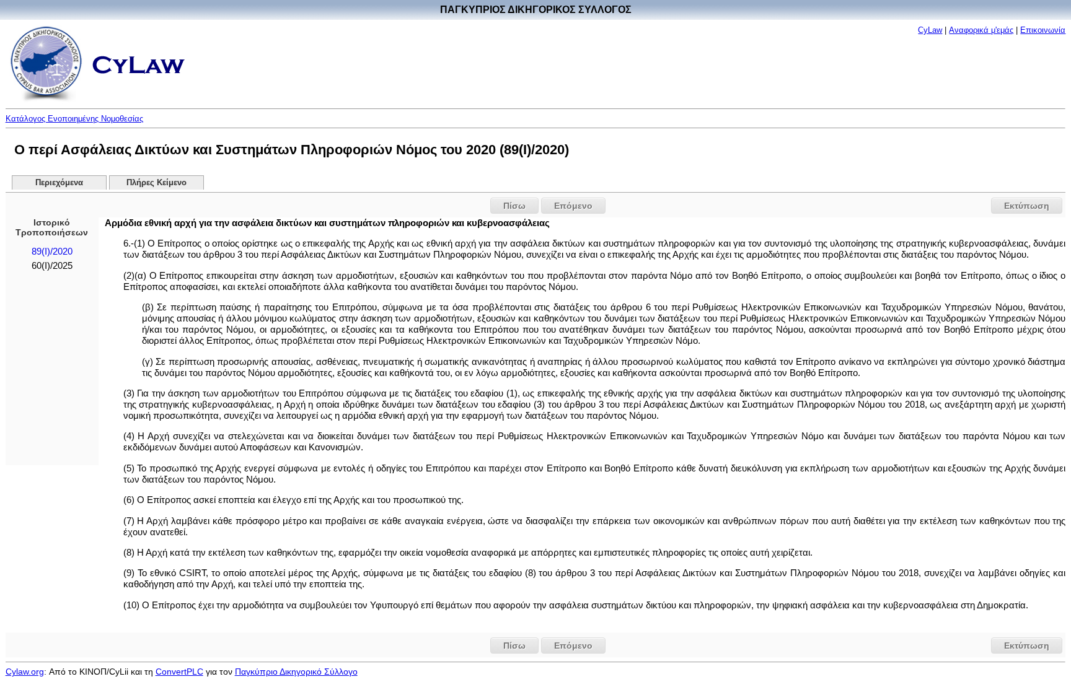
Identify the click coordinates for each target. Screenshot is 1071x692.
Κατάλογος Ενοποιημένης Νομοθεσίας (74, 118)
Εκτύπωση (1026, 206)
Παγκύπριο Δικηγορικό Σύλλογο (296, 672)
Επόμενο (573, 206)
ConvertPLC (179, 672)
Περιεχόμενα (59, 182)
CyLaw (930, 30)
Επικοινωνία (1042, 30)
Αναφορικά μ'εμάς (981, 30)
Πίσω (514, 206)
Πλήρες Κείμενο (156, 182)
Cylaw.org (25, 672)
